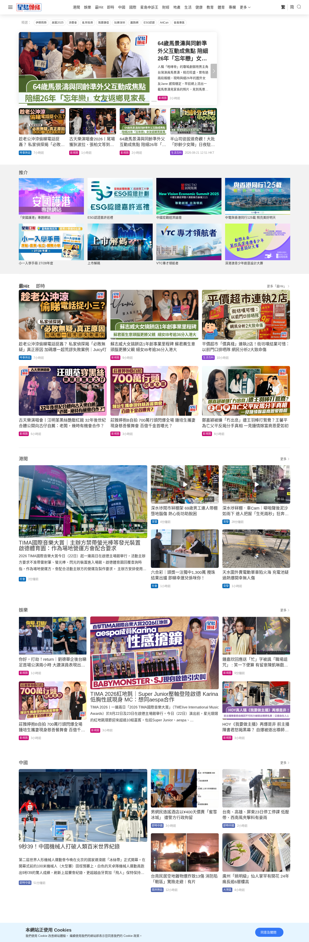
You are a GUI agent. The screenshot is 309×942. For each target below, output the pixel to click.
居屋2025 (58, 22)
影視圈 (115, 357)
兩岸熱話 (157, 889)
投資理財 (75, 152)
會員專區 (179, 22)
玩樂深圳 (119, 22)
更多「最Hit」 (277, 286)
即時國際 (25, 152)
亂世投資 (87, 22)
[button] (214, 71)
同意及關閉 (268, 932)
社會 (22, 579)
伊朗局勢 (41, 22)
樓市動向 (176, 152)
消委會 (73, 22)
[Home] (29, 7)
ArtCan (164, 22)
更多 (283, 459)
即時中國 (25, 882)
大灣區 (227, 889)
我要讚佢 (103, 22)
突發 (154, 521)
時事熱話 (25, 357)
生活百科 (208, 357)
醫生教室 (126, 152)
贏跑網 (134, 22)
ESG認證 (149, 22)
